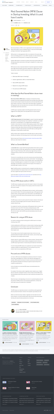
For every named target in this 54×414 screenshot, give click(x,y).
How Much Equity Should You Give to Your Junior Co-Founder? (27, 398)
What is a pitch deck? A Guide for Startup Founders (43, 333)
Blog (28, 361)
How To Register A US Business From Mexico (10, 400)
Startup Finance (46, 364)
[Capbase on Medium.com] (49, 410)
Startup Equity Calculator (21, 370)
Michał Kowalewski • (17, 20)
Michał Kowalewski (8, 49)
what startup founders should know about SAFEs (32, 138)
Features (20, 361)
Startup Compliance (40, 364)
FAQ (20, 367)
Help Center (21, 365)
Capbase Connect (22, 372)
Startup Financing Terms (6, 58)
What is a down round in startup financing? (26, 402)
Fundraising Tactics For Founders (7, 55)
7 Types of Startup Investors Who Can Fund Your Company (9, 333)
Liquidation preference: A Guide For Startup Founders (43, 400)
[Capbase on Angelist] (50, 410)
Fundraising (7, 52)
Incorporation (46, 360)
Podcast (29, 363)
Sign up (48, 2)
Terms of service (5, 410)
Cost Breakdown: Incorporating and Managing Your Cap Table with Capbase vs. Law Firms (10, 398)
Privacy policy (12, 410)
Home (20, 359)
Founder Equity (39, 362)
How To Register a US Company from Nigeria (10, 402)
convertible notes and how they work (25, 174)
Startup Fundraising (7, 61)
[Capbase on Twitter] (44, 410)
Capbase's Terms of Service (19, 350)
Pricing (20, 363)
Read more (4, 404)
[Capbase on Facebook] (47, 410)
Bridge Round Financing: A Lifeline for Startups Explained (26, 333)
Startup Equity (45, 362)
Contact (29, 365)
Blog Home (4, 5)
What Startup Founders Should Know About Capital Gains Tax (27, 400)
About (29, 359)
